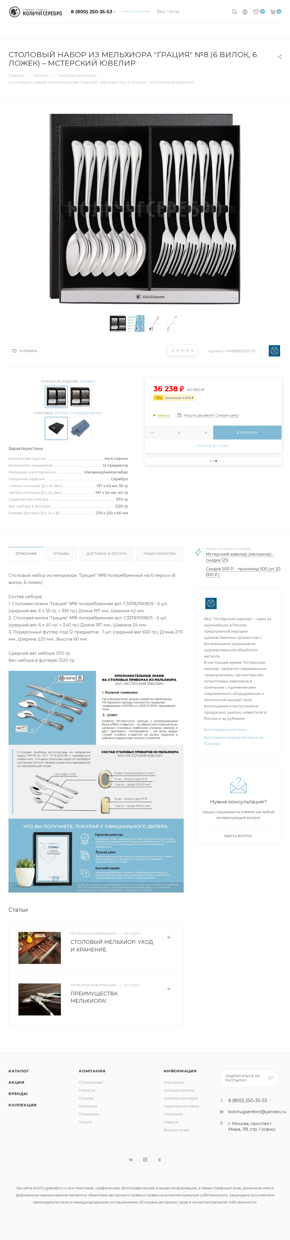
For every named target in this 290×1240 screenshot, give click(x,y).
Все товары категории (225, 729)
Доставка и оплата (107, 554)
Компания (92, 1071)
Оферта (171, 1122)
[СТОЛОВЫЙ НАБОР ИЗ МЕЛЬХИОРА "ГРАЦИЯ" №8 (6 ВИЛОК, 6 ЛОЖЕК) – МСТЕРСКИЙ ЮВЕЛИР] (145, 209)
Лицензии (89, 1114)
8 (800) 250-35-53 (91, 11)
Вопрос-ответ (177, 1130)
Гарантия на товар (181, 1106)
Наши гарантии (160, 554)
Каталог (18, 1071)
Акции (16, 1082)
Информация (180, 1071)
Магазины (174, 1082)
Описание (26, 554)
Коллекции (22, 1105)
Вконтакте (131, 1160)
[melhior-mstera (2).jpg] (96, 781)
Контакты (88, 1106)
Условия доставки (181, 1098)
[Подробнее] (168, 937)
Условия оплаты (179, 1090)
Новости (87, 1090)
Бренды (18, 1093)
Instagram (145, 1160)
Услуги (85, 1122)
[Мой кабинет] (245, 12)
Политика (173, 1114)
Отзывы (62, 554)
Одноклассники (159, 1160)
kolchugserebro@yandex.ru (257, 1111)
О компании (91, 1082)
